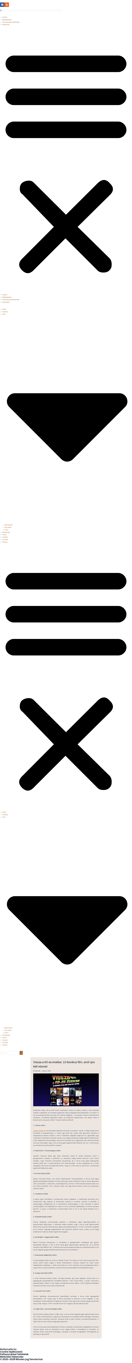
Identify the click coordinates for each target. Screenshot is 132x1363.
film (97, 1299)
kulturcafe (37, 1071)
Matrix (44, 1209)
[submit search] (21, 1053)
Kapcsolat (5, 24)
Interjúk (5, 537)
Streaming (6, 532)
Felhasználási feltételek (10, 22)
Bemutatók (8, 525)
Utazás (4, 542)
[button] (66, 161)
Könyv (4, 535)
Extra (6, 530)
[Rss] (6, 4)
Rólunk (4, 17)
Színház (5, 312)
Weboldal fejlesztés (11, 1356)
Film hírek (8, 527)
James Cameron (39, 1131)
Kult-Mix (5, 539)
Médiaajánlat (6, 20)
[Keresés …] (10, 1053)
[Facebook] (2, 4)
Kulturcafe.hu (8, 1349)
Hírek (4, 309)
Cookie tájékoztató (11, 1351)
